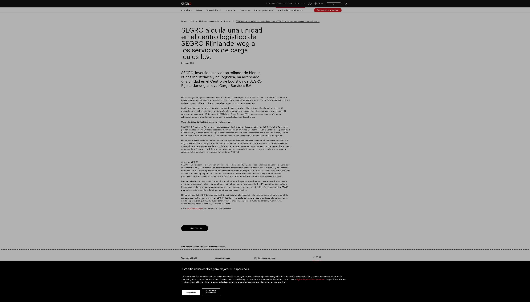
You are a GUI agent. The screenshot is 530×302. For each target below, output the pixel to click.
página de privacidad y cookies (310, 279)
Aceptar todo (191, 293)
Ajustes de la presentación (211, 292)
